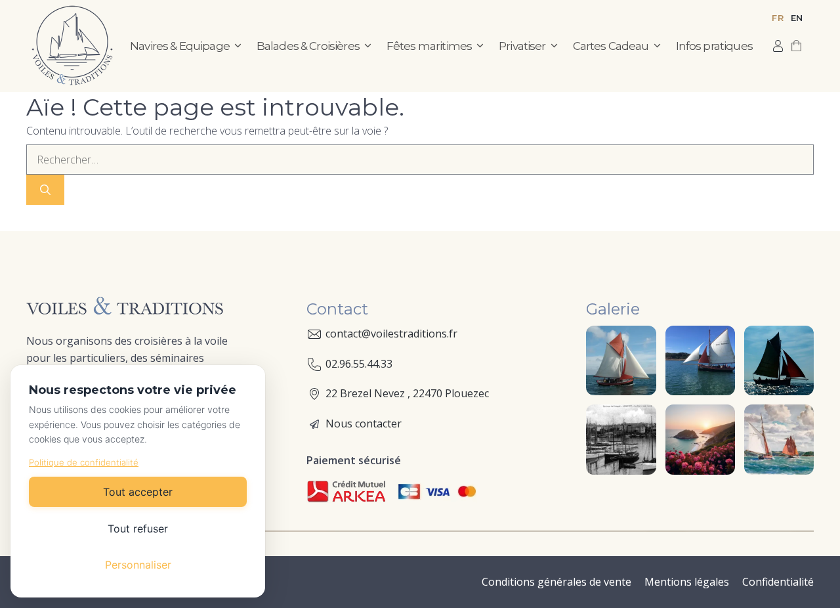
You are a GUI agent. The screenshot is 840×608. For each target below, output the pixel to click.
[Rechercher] (45, 190)
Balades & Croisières (308, 46)
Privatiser (522, 46)
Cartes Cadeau (611, 46)
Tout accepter (138, 491)
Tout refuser (138, 528)
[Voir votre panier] (796, 46)
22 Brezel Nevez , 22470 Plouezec (407, 393)
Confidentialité (778, 582)
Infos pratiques (714, 46)
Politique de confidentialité (83, 462)
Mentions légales (686, 582)
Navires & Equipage (180, 46)
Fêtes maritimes (429, 46)
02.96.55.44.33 (359, 364)
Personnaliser (138, 564)
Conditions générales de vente (556, 582)
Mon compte (778, 46)
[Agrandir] (639, 342)
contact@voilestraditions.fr (391, 333)
